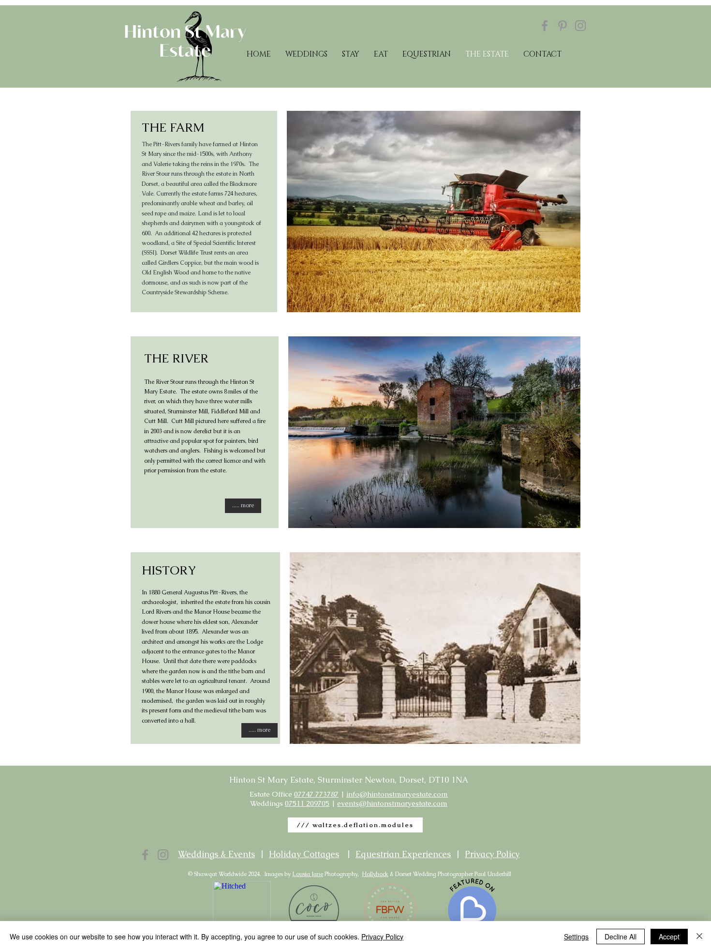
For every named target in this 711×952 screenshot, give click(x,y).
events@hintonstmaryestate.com (392, 803)
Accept (669, 936)
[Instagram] (580, 25)
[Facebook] (544, 25)
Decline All (621, 936)
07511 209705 (307, 803)
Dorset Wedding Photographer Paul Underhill (453, 874)
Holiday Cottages (304, 854)
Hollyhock (375, 874)
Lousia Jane (307, 874)
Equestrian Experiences (403, 854)
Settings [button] (576, 936)
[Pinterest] (562, 25)
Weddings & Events (216, 854)
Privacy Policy (492, 854)
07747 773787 (316, 794)
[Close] (699, 936)
